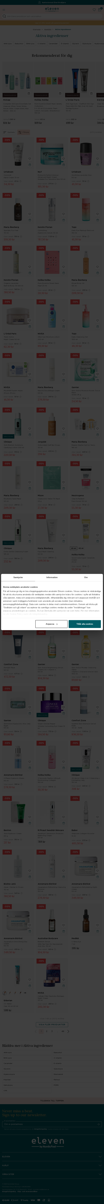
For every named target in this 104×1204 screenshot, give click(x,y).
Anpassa (50, 624)
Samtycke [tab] (18, 577)
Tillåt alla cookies (85, 624)
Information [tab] (52, 577)
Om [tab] (86, 577)
